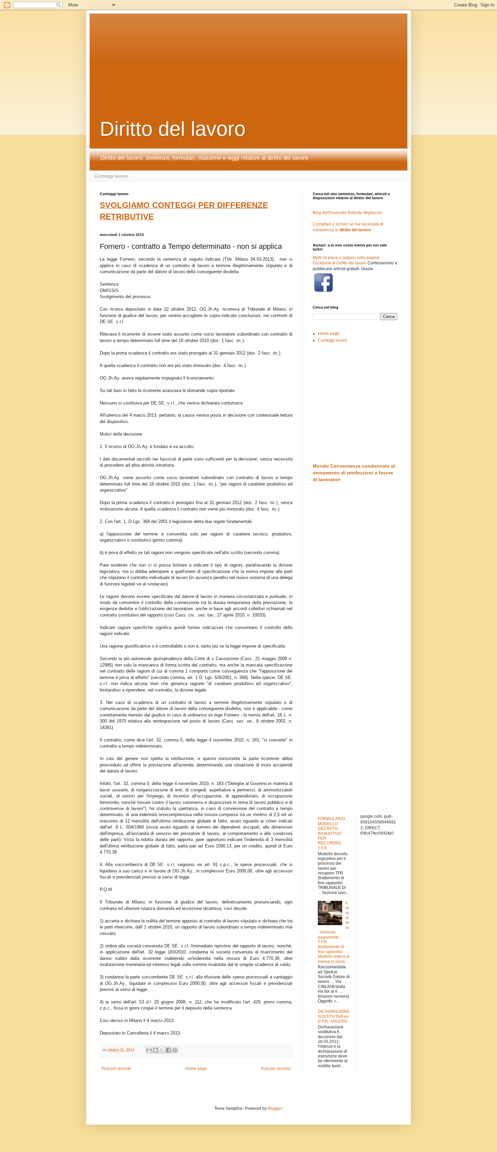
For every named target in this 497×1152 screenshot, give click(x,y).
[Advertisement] (264, 56)
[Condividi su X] (162, 1050)
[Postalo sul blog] (155, 1050)
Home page (196, 1068)
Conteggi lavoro (111, 176)
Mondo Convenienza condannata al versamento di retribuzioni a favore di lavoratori (354, 472)
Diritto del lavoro (172, 128)
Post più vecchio (276, 1068)
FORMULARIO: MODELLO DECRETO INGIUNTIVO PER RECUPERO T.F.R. (332, 833)
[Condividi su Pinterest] (174, 1050)
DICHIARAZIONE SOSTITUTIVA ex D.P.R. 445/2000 (334, 1016)
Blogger (275, 1108)
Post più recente (116, 1068)
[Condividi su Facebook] (168, 1050)
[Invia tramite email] (149, 1050)
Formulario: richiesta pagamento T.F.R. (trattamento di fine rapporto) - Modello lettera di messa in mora (334, 932)
